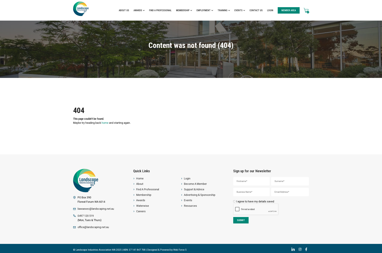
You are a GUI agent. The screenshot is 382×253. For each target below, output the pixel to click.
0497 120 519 (86, 215)
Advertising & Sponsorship (199, 194)
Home (140, 178)
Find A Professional (160, 10)
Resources (190, 205)
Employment (204, 10)
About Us (124, 10)
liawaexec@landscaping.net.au (96, 208)
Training (223, 10)
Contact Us (256, 10)
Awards (138, 10)
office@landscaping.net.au (93, 227)
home (105, 122)
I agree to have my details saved (255, 201)
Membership (183, 10)
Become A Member (195, 183)
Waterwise (142, 205)
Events (238, 10)
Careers (141, 211)
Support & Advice (194, 189)
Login (270, 10)
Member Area (288, 10)
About (139, 183)
